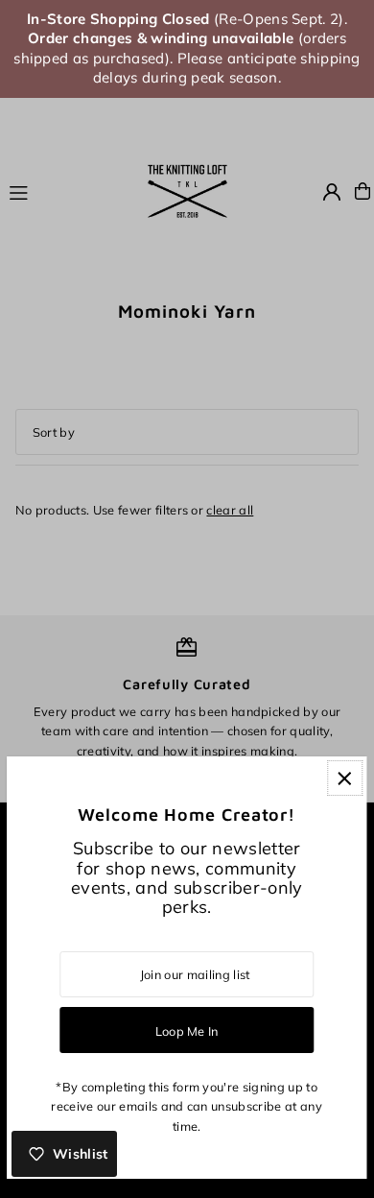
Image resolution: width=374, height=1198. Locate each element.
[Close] (345, 778)
